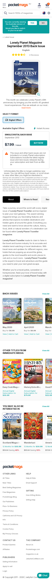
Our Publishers (8, 502)
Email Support (31, 483)
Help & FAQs (31, 478)
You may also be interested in (13, 406)
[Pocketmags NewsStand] (17, 5)
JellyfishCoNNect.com (35, 559)
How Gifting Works (33, 495)
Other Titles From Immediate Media (14, 350)
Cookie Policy (8, 529)
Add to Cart (13, 334)
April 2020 (29, 327)
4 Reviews (34, 55)
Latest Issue (9, 37)
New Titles (7, 483)
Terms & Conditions (10, 524)
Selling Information (10, 562)
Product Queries (9, 545)
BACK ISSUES (10, 293)
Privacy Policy (8, 511)
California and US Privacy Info (12, 518)
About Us (29, 545)
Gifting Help (30, 500)
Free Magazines (9, 492)
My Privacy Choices (10, 534)
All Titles (6, 478)
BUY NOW (38, 143)
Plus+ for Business (10, 506)
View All (45, 294)
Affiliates (6, 549)
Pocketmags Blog (10, 497)
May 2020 (7, 327)
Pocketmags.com (33, 549)
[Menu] (4, 5)
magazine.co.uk (32, 554)
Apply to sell (7, 566)
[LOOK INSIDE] (26, 95)
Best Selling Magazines (12, 487)
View (5, 334)
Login (5, 571)
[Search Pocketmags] (5, 13)
